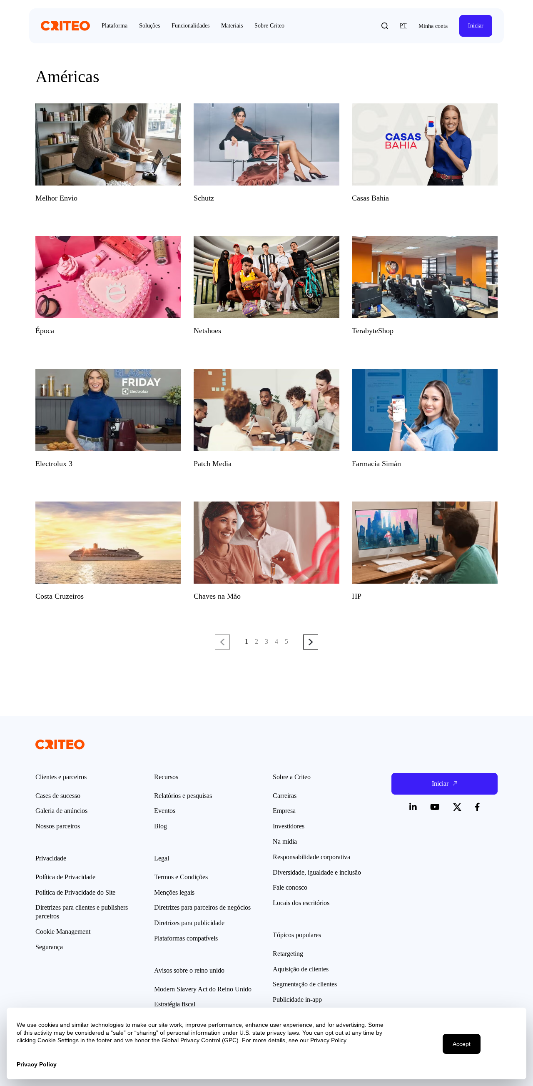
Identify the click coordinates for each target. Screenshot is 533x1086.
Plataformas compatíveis (186, 938)
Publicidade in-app (297, 999)
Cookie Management (62, 931)
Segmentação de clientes (305, 984)
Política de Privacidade (65, 876)
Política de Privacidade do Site (75, 892)
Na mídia (285, 841)
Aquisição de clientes (301, 969)
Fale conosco (290, 887)
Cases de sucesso (57, 795)
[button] (384, 26)
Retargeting (288, 953)
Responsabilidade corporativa (311, 856)
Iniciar (475, 26)
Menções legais (174, 892)
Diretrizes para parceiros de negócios (202, 907)
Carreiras (284, 795)
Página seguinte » (311, 642)
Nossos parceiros (57, 826)
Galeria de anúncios (61, 810)
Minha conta (433, 26)
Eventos (164, 810)
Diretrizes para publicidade (189, 922)
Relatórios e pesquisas (183, 795)
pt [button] (403, 26)
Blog (160, 826)
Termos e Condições (181, 876)
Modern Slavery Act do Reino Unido (203, 989)
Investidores (288, 826)
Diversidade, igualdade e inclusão (317, 872)
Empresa (284, 810)
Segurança (49, 947)
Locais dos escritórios (301, 902)
